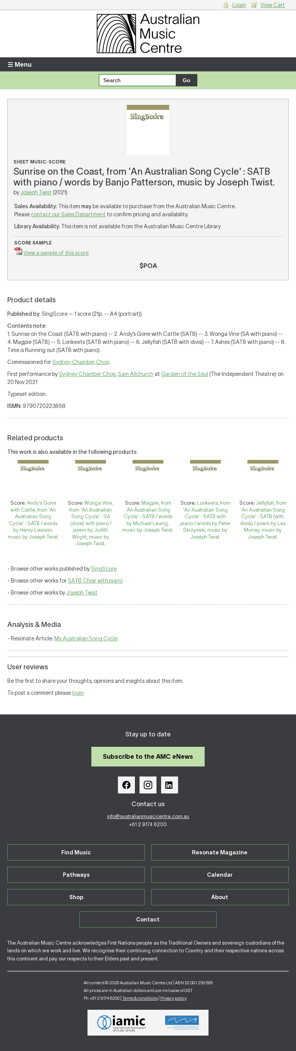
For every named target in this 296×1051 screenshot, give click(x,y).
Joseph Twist (36, 192)
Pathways (76, 875)
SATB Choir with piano (95, 581)
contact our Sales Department (68, 214)
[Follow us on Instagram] (148, 784)
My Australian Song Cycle (86, 638)
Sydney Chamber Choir (80, 362)
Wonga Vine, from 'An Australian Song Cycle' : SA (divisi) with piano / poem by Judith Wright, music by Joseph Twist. (91, 523)
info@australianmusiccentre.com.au (148, 816)
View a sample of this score (56, 253)
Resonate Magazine (219, 852)
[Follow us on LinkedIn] (169, 784)
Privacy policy (173, 998)
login (78, 693)
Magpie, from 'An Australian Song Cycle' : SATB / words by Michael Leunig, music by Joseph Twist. (147, 516)
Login (239, 5)
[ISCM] (182, 1022)
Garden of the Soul (184, 374)
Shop (76, 897)
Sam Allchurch (135, 374)
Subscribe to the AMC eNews (148, 756)
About (219, 897)
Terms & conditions (140, 998)
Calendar (220, 875)
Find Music (76, 852)
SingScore (104, 569)
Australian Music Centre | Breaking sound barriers (148, 33)
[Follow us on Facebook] (126, 784)
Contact (148, 919)
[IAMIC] (121, 1022)
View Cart (273, 5)
